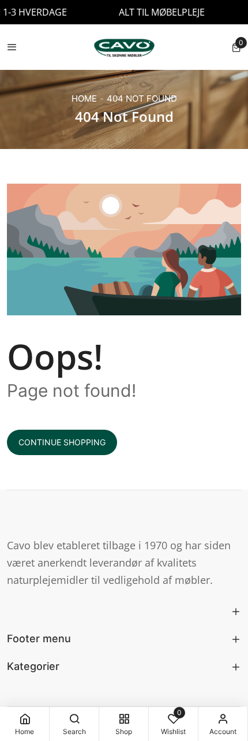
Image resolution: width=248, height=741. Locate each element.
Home (84, 98)
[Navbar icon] (12, 48)
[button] (236, 48)
